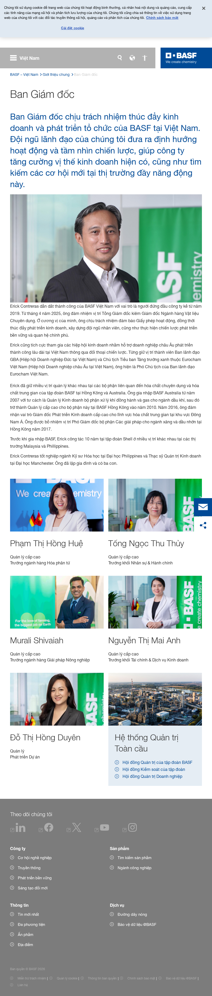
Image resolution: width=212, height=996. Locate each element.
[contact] (203, 507)
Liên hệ (23, 985)
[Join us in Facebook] (46, 830)
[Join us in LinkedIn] (18, 830)
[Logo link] (181, 58)
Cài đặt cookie (72, 28)
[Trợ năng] (144, 58)
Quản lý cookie (67, 978)
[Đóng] (203, 8)
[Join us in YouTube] (101, 830)
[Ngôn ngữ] (132, 58)
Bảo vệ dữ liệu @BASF (181, 978)
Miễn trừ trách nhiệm (32, 978)
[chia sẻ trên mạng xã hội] (203, 526)
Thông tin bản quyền (102, 978)
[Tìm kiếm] (120, 58)
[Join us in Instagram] (129, 830)
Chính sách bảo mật (141, 978)
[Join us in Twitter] (73, 830)
